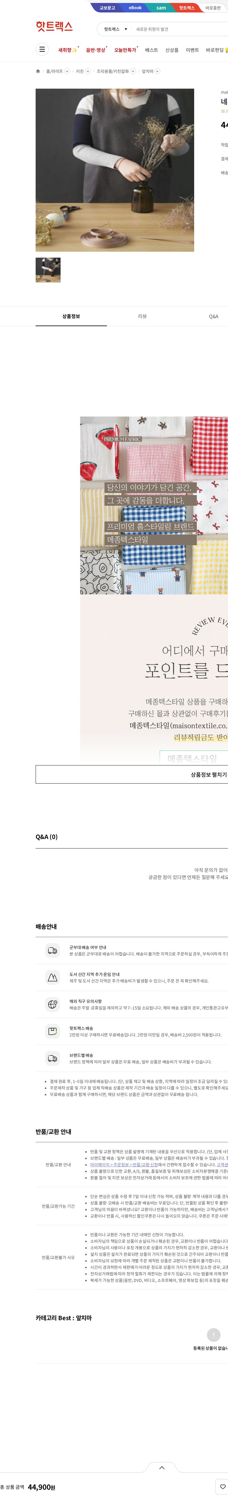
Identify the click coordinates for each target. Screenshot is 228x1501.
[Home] (38, 71)
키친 (80, 71)
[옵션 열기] (161, 1467)
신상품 (172, 49)
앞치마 (147, 71)
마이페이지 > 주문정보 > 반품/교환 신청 (124, 1164)
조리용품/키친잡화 (113, 71)
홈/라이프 (54, 71)
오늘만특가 (125, 49)
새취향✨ (67, 49)
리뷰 (142, 316)
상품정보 (71, 316)
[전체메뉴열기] (42, 49)
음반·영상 (95, 49)
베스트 (152, 49)
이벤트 (192, 49)
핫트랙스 (111, 29)
